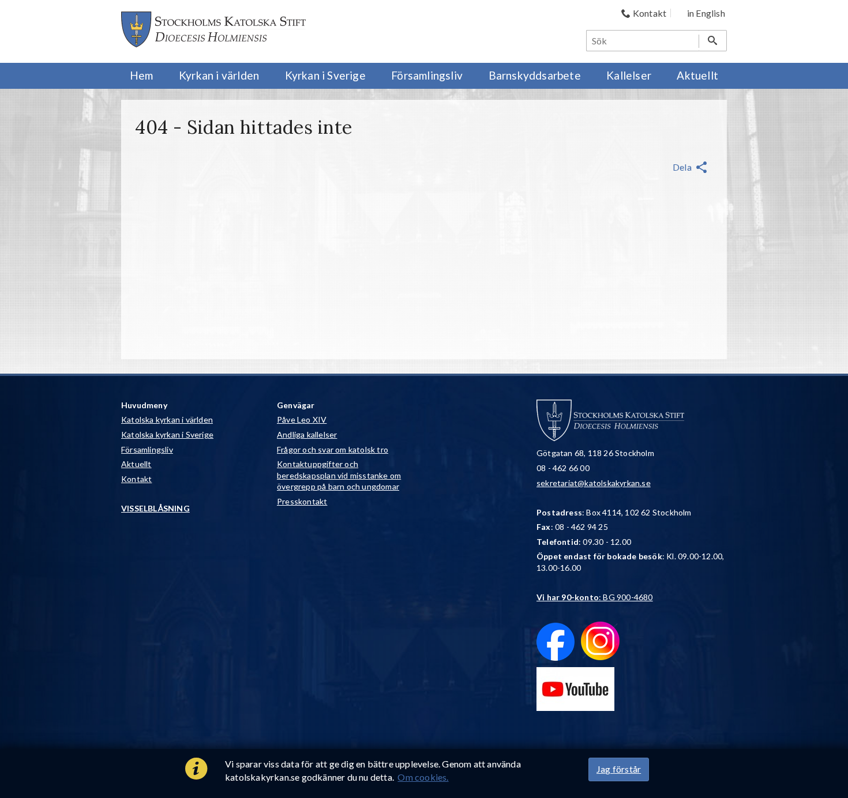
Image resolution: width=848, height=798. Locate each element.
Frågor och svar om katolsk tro (332, 449)
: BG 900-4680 (594, 597)
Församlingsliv (147, 449)
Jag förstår (618, 768)
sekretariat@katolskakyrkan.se (593, 483)
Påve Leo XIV (302, 419)
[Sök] (713, 40)
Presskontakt (302, 501)
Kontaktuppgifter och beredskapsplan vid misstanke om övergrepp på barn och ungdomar (339, 475)
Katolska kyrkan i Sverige (167, 434)
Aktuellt (136, 464)
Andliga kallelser (307, 434)
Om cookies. (422, 776)
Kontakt (136, 479)
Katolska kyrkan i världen (167, 419)
